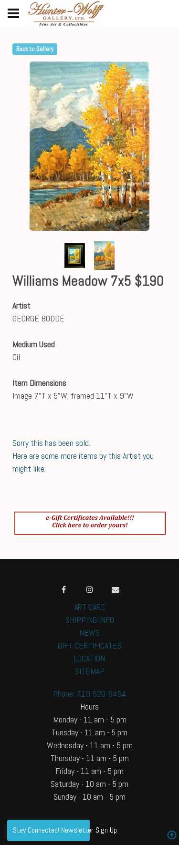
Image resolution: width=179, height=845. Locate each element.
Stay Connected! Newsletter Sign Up (51, 830)
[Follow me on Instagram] (90, 589)
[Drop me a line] (115, 589)
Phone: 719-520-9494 (89, 693)
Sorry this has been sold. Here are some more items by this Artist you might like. (83, 455)
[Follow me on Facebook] (64, 589)
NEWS (89, 632)
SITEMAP (90, 671)
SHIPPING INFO (89, 619)
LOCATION (89, 658)
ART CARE (89, 606)
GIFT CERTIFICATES (90, 645)
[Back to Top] (172, 836)
